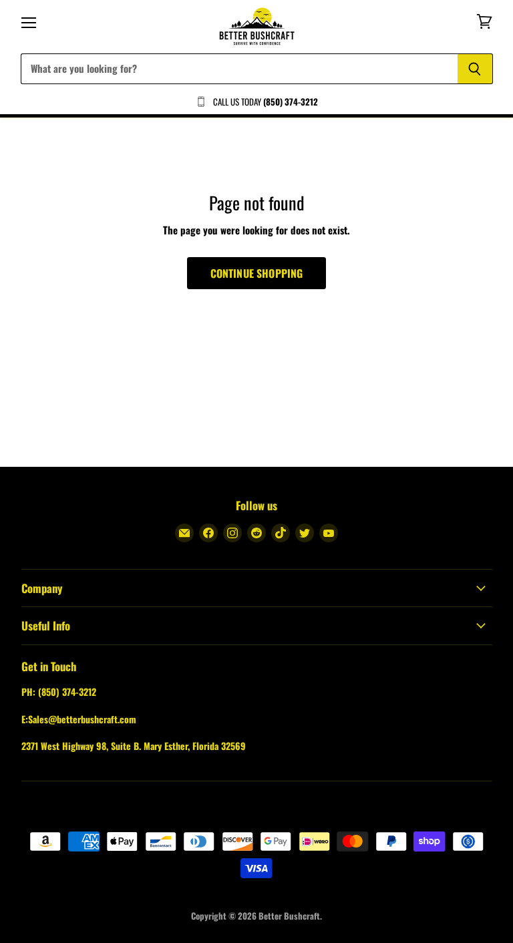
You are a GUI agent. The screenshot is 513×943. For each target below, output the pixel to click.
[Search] (475, 68)
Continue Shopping (256, 273)
